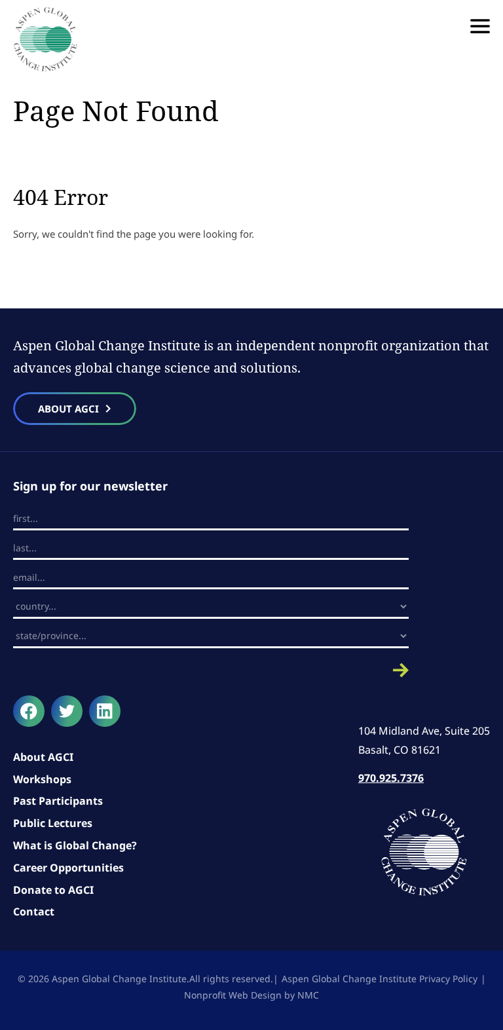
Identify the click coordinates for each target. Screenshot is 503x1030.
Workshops (42, 779)
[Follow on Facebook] (29, 711)
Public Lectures (52, 823)
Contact (33, 911)
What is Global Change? (75, 845)
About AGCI (43, 757)
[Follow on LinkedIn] (105, 711)
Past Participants (58, 801)
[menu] (480, 26)
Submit (211, 670)
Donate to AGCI (53, 890)
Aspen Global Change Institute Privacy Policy (379, 978)
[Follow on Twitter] (67, 711)
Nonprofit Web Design (233, 995)
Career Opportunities (68, 867)
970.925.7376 (391, 778)
